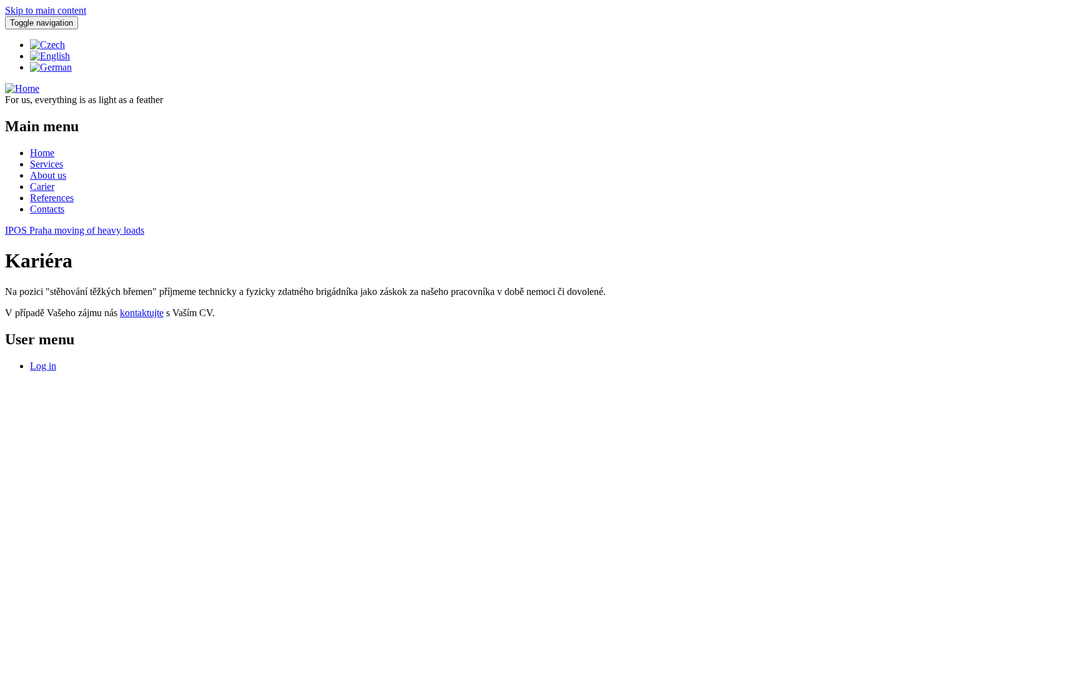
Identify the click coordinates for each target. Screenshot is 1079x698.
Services (46, 164)
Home (42, 152)
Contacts (47, 209)
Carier (42, 186)
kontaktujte (142, 312)
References (52, 197)
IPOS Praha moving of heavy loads (74, 230)
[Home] (22, 88)
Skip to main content (45, 10)
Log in (43, 366)
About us (48, 175)
